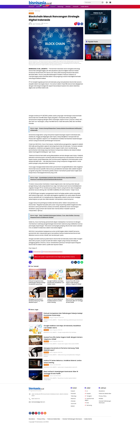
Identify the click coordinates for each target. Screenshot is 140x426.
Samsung (89, 405)
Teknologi (31, 13)
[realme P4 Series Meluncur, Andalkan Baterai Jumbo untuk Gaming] (56, 292)
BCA (88, 403)
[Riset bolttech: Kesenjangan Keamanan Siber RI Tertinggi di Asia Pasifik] (74, 292)
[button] (102, 2)
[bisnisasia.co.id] (40, 2)
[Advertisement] (56, 101)
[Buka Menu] (110, 2)
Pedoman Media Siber (105, 393)
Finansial (73, 393)
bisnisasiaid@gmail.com (38, 402)
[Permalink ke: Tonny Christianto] (30, 23)
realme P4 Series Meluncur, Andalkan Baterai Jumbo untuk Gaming (55, 300)
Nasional (73, 398)
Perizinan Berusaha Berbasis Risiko (53, 252)
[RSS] (45, 413)
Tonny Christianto (36, 23)
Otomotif (73, 403)
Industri (73, 391)
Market (73, 406)
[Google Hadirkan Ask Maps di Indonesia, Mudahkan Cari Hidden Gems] (56, 274)
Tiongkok (89, 396)
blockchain (38, 252)
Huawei (89, 393)
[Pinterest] (36, 413)
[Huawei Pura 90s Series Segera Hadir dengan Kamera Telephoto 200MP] (74, 274)
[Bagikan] (81, 24)
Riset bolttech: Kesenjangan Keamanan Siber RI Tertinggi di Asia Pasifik (74, 300)
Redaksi (101, 398)
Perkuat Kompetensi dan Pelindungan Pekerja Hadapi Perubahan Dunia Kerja (37, 282)
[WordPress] (39, 413)
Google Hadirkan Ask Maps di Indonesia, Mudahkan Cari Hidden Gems (55, 282)
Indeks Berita (88, 419)
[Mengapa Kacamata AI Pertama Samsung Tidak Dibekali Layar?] (37, 292)
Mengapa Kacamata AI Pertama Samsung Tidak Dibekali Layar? (36, 300)
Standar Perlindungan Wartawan (72, 419)
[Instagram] (42, 413)
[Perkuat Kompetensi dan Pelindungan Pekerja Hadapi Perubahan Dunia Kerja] (37, 274)
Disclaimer (102, 391)
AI (87, 391)
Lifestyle (73, 401)
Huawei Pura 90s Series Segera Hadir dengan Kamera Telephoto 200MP (73, 282)
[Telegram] (78, 262)
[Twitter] (75, 262)
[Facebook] (72, 262)
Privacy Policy (102, 396)
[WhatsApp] (81, 262)
